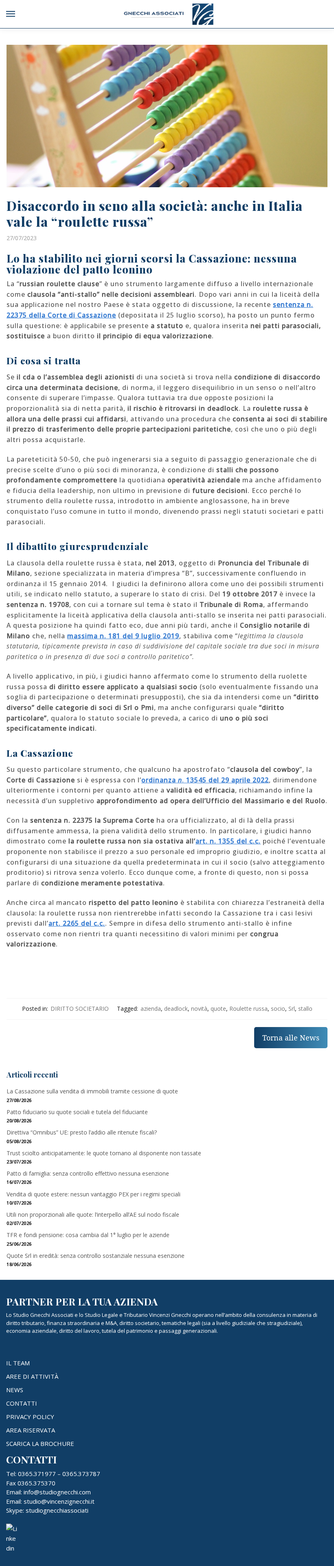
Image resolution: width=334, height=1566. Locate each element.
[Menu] (18, 14)
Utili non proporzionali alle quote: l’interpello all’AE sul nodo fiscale (93, 1214)
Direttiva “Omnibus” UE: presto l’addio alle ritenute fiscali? (82, 1132)
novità (199, 1008)
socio (278, 1008)
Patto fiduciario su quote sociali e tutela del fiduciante (77, 1112)
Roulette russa (248, 1008)
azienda (151, 1008)
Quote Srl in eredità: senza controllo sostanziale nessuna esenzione (96, 1255)
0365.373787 (81, 1474)
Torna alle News (290, 1038)
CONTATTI (21, 1403)
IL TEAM (18, 1363)
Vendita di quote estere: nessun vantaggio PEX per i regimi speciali (93, 1194)
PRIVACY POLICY (30, 1417)
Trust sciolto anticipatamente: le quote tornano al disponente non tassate (104, 1153)
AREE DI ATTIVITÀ (32, 1376)
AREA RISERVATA (30, 1430)
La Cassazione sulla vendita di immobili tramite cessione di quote (92, 1091)
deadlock (176, 1008)
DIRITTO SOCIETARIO (80, 1008)
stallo (305, 1008)
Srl (291, 1008)
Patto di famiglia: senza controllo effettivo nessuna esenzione (88, 1173)
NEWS (14, 1390)
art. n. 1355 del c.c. (228, 841)
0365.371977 (37, 1474)
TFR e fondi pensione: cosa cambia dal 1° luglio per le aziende (88, 1235)
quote (218, 1008)
